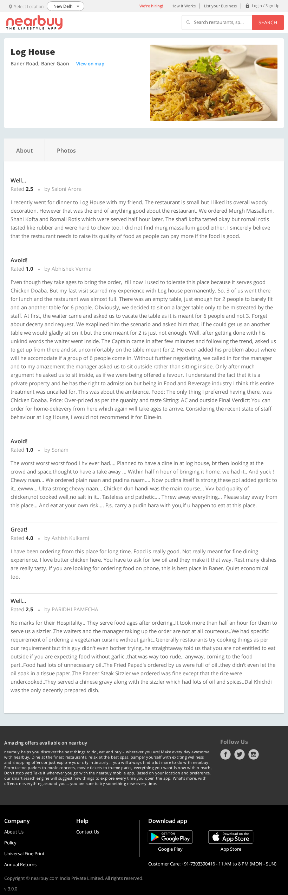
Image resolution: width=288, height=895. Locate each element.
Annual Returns (20, 864)
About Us (14, 832)
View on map (90, 63)
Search (267, 22)
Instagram (253, 754)
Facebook (225, 754)
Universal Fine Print (24, 853)
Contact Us (87, 832)
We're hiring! (151, 5)
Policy (10, 842)
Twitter (239, 754)
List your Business (220, 5)
